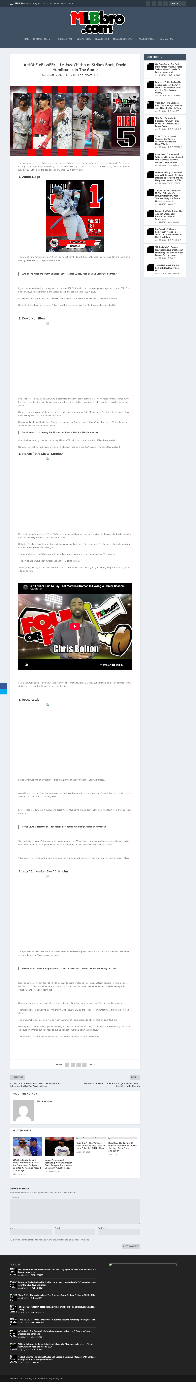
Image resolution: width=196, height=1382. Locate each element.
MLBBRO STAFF (64, 39)
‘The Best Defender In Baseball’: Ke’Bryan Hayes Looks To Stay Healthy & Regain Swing (167, 122)
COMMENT (14, 1197)
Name (13, 1228)
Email (58, 1228)
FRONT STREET (174, 75)
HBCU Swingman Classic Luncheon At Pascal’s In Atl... (51, 3)
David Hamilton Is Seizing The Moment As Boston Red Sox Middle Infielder (60, 432)
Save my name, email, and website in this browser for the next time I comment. (51, 1240)
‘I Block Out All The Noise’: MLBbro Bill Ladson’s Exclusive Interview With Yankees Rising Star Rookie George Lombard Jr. (168, 195)
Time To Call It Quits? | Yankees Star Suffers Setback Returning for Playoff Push (166, 140)
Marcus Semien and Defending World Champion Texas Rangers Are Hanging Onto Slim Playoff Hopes (58, 1164)
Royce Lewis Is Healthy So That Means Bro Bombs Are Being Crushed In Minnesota (64, 826)
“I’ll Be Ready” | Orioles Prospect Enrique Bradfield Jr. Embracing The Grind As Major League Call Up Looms (169, 251)
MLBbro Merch (147, 39)
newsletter (102, 39)
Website (102, 1228)
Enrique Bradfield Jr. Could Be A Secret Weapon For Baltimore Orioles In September (169, 215)
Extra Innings (173, 165)
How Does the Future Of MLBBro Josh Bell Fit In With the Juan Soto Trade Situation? (122, 1147)
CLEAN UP (171, 204)
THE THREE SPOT (175, 147)
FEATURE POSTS (41, 39)
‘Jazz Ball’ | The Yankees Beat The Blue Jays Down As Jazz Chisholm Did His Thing (90, 1146)
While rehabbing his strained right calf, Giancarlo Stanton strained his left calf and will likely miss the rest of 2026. (169, 176)
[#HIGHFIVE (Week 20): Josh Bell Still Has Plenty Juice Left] (150, 267)
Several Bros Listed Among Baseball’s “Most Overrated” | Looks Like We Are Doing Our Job (69, 968)
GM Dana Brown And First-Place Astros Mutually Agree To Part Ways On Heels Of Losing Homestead (168, 68)
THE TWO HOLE (174, 129)
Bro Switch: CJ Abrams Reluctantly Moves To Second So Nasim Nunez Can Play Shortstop (168, 233)
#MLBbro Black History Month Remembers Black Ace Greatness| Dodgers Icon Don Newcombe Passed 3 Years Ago (27, 1165)
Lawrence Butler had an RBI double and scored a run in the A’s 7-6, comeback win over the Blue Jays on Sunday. (168, 87)
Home (26, 39)
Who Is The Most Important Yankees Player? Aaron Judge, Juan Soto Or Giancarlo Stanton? (69, 274)
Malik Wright (58, 75)
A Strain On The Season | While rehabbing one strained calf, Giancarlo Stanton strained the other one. (169, 158)
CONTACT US (166, 39)
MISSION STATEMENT (124, 39)
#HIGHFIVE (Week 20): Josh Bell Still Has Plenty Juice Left (167, 268)
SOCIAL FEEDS (84, 39)
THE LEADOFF (85, 75)
